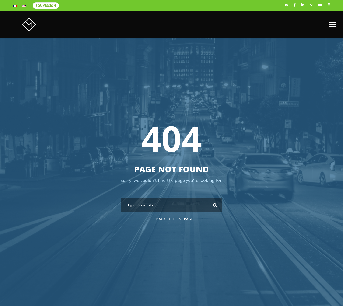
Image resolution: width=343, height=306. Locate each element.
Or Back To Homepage (171, 219)
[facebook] (295, 5)
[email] (286, 5)
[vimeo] (311, 5)
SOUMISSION (46, 5)
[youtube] (320, 5)
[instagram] (329, 5)
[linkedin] (302, 5)
